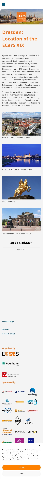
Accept (21, 467)
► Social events (8, 334)
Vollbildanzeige (8, 322)
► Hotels (5, 329)
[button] (39, 446)
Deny (21, 474)
